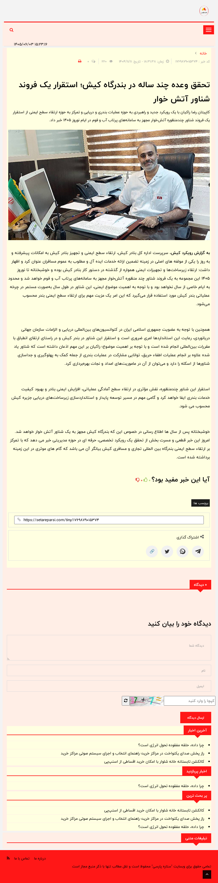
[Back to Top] (207, 874)
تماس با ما (22, 858)
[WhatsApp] (182, 551)
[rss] (8, 858)
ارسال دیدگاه (195, 717)
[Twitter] (167, 551)
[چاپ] (79, 61)
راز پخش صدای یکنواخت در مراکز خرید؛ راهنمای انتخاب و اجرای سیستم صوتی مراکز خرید (132, 753)
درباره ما (40, 858)
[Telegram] (198, 551)
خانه (203, 53)
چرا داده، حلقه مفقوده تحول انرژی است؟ (171, 745)
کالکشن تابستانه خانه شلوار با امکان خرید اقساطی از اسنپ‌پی (154, 761)
